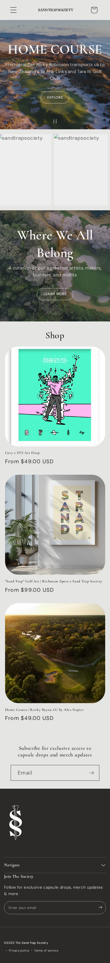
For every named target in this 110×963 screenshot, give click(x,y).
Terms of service (46, 950)
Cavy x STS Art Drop (22, 452)
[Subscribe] (91, 772)
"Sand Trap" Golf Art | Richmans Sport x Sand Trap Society (53, 581)
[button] (13, 10)
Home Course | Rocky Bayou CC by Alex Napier (44, 709)
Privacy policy (19, 950)
